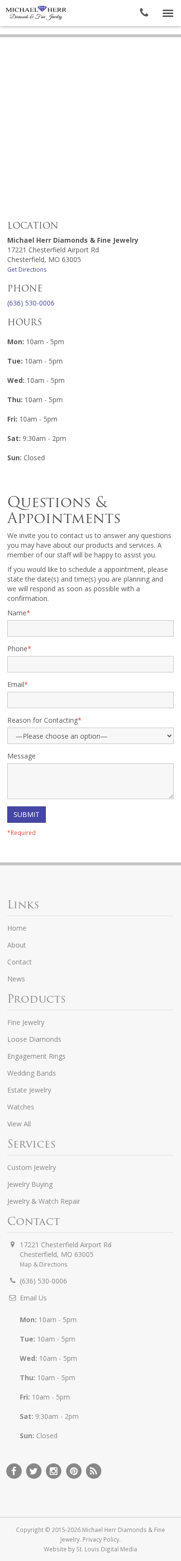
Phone (19, 648)
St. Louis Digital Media (106, 1549)
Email (17, 684)
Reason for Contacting (44, 720)
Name (18, 612)
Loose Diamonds (34, 1039)
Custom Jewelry (31, 1167)
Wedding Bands (31, 1073)
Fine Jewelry (25, 1022)
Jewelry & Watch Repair (43, 1201)
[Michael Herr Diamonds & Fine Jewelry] (36, 13)
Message (21, 755)
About (16, 944)
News (16, 978)
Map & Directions (44, 1264)
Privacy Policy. (102, 1539)
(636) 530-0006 (31, 302)
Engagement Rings (36, 1056)
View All (19, 1123)
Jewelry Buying (30, 1184)
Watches (20, 1106)
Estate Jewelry (29, 1089)
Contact (19, 961)
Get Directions (27, 269)
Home (17, 928)
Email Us (33, 1297)
